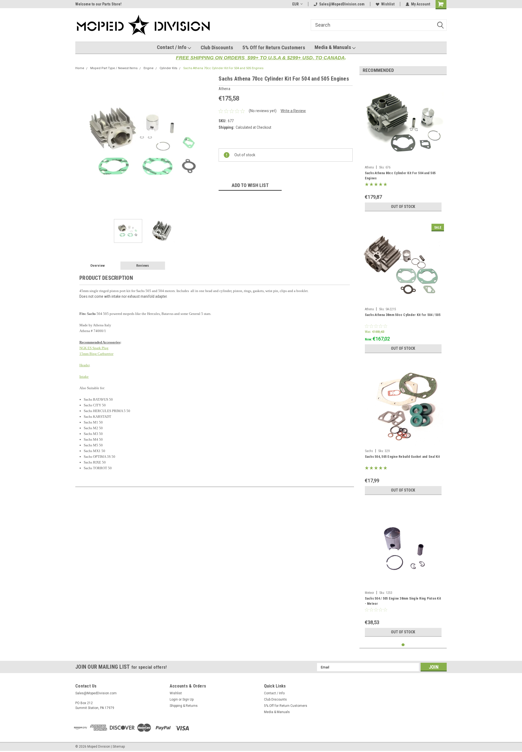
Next (209, 144)
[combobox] (379, 25)
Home (79, 68)
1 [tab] (403, 644)
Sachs (369, 451)
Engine (149, 68)
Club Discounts (217, 47)
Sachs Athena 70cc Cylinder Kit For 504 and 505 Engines (223, 68)
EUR (295, 4)
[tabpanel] (403, 147)
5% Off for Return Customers (274, 47)
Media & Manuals (333, 47)
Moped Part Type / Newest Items (114, 68)
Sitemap (119, 746)
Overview (97, 265)
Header (84, 365)
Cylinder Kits (168, 68)
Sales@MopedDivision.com (342, 4)
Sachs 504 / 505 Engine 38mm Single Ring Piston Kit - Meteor (403, 601)
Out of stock (403, 206)
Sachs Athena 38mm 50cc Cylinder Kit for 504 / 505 (402, 315)
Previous (80, 144)
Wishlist (387, 4)
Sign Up (188, 699)
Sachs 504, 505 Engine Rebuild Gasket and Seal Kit (402, 457)
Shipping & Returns (184, 706)
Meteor (369, 593)
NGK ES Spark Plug (93, 348)
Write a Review (293, 111)
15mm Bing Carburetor (96, 354)
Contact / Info (172, 47)
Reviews (142, 265)
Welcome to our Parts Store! (98, 4)
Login (174, 699)
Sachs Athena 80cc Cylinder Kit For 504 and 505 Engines (400, 175)
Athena (369, 167)
